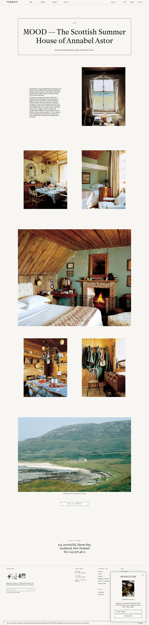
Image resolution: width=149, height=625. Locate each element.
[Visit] (103, 96)
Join (32, 589)
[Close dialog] (142, 575)
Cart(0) (140, 2)
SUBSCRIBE (128, 616)
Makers (43, 2)
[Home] (16, 2)
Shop (30, 2)
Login (131, 2)
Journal (54, 2)
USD (124, 2)
